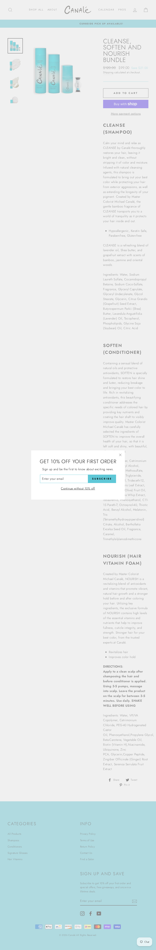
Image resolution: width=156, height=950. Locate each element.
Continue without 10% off (78, 488)
